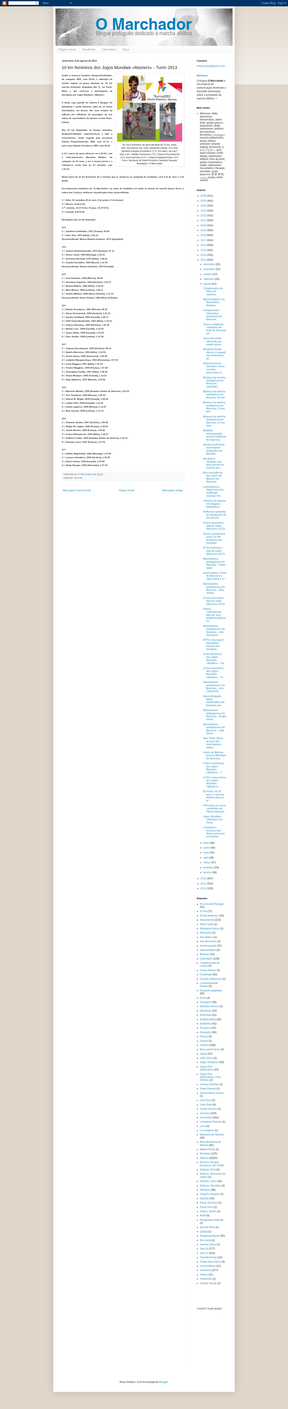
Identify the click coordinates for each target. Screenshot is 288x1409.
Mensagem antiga (172, 490)
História (204, 1045)
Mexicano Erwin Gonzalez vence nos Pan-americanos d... (214, 368)
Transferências (208, 1257)
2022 (204, 215)
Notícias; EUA (208, 1169)
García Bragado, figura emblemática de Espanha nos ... (214, 701)
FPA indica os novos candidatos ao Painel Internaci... (214, 808)
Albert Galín (206, 924)
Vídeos (204, 1274)
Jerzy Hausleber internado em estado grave (212, 341)
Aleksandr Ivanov (210, 928)
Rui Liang (205, 1240)
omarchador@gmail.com (211, 66)
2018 (204, 235)
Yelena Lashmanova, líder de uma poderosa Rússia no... (214, 615)
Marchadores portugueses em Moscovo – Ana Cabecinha (214, 687)
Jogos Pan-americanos (206, 1068)
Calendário (109, 49)
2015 (204, 250)
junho (207, 847)
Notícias (78, 477)
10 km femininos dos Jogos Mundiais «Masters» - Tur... (214, 659)
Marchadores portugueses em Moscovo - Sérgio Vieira (214, 715)
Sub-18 (204, 1248)
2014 (204, 255)
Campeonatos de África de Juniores (213, 291)
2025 (204, 200)
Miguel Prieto (207, 1149)
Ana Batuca (206, 937)
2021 (204, 220)
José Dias (205, 1100)
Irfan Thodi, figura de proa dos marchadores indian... (213, 743)
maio (206, 852)
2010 (204, 888)
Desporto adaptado (211, 990)
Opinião (204, 1198)
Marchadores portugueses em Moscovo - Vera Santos (214, 588)
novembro (209, 269)
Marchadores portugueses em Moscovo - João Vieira (214, 729)
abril (206, 857)
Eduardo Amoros (209, 1006)
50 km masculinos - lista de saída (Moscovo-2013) (214, 525)
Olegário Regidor (210, 1194)
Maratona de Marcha (212, 1134)
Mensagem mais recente (77, 490)
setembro (209, 279)
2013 (204, 259)
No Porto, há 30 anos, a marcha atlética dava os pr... (213, 796)
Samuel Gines (208, 1244)
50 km (203, 911)
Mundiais (205, 1153)
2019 (204, 230)
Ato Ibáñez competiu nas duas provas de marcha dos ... (213, 463)
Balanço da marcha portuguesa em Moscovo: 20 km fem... (214, 407)
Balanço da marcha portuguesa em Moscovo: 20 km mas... (214, 421)
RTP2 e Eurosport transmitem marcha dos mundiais (213, 644)
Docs (125, 49)
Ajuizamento (207, 919)
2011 (204, 883)
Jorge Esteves (208, 1088)
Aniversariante (208, 945)
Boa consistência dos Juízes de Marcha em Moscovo (213, 477)
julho (206, 842)
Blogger (163, 1382)
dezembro (209, 264)
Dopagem (205, 1002)
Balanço (204, 954)
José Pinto (206, 1104)
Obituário (205, 1189)
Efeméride (206, 1010)
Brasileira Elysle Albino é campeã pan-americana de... (214, 354)
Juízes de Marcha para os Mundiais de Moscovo (214, 755)
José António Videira (211, 1093)
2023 (204, 210)
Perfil (203, 1215)
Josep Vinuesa (208, 1108)
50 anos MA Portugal (212, 904)
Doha (203, 997)
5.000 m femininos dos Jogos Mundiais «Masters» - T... (213, 768)
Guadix (204, 1040)
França (204, 1036)
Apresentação (208, 950)
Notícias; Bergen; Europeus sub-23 (210, 1164)
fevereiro (208, 867)
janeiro (207, 872)
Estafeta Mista (208, 1019)
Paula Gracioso (209, 1202)
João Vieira (206, 1058)
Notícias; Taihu (208, 1181)
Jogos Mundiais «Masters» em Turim (212, 819)
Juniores (205, 1113)
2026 (204, 195)
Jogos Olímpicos (209, 1062)
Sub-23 (204, 1253)
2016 (204, 245)
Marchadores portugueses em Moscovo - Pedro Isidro (214, 563)
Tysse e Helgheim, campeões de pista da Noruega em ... (214, 329)
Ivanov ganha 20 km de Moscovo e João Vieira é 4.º (214, 575)
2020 (204, 225)
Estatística (205, 1023)
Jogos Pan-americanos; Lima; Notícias (210, 1077)
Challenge (206, 974)
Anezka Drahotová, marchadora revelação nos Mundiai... (214, 449)
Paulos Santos (208, 1211)
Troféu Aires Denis (210, 1261)
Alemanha (206, 932)
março (207, 862)
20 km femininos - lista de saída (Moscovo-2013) (214, 550)
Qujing (203, 1231)
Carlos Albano (208, 970)
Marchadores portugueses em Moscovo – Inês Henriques (214, 631)
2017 (204, 240)
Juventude (206, 1117)
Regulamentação (210, 1235)
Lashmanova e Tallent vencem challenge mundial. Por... (213, 491)
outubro (208, 274)
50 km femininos (209, 915)
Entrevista (205, 1015)
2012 (204, 878)
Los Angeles (207, 1130)
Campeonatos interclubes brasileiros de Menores (212, 315)
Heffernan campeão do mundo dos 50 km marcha (214, 514)
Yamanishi (206, 1278)
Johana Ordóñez (209, 1084)
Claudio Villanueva (211, 978)
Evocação (205, 1032)
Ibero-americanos (210, 1049)
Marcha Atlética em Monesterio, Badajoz (214, 302)
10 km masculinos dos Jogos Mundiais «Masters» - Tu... (214, 673)
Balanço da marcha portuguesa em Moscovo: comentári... (214, 382)
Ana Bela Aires (208, 941)
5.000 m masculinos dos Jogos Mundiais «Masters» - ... (214, 782)
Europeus (205, 1027)
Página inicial (67, 49)
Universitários (208, 1266)
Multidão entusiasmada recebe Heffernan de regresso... (214, 435)
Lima (203, 1126)
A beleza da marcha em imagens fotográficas (214, 503)
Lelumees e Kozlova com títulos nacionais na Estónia (214, 832)
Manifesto (88, 49)
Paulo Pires (206, 1207)
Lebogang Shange (210, 1121)
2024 (204, 205)
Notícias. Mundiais (210, 1185)
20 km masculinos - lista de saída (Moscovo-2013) (214, 601)
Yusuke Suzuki (208, 1283)
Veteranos (205, 1270)
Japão (203, 1053)
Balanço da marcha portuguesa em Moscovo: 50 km (214, 394)
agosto (207, 283)
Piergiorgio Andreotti (211, 1220)
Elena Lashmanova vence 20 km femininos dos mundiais (214, 538)
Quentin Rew (207, 1227)
